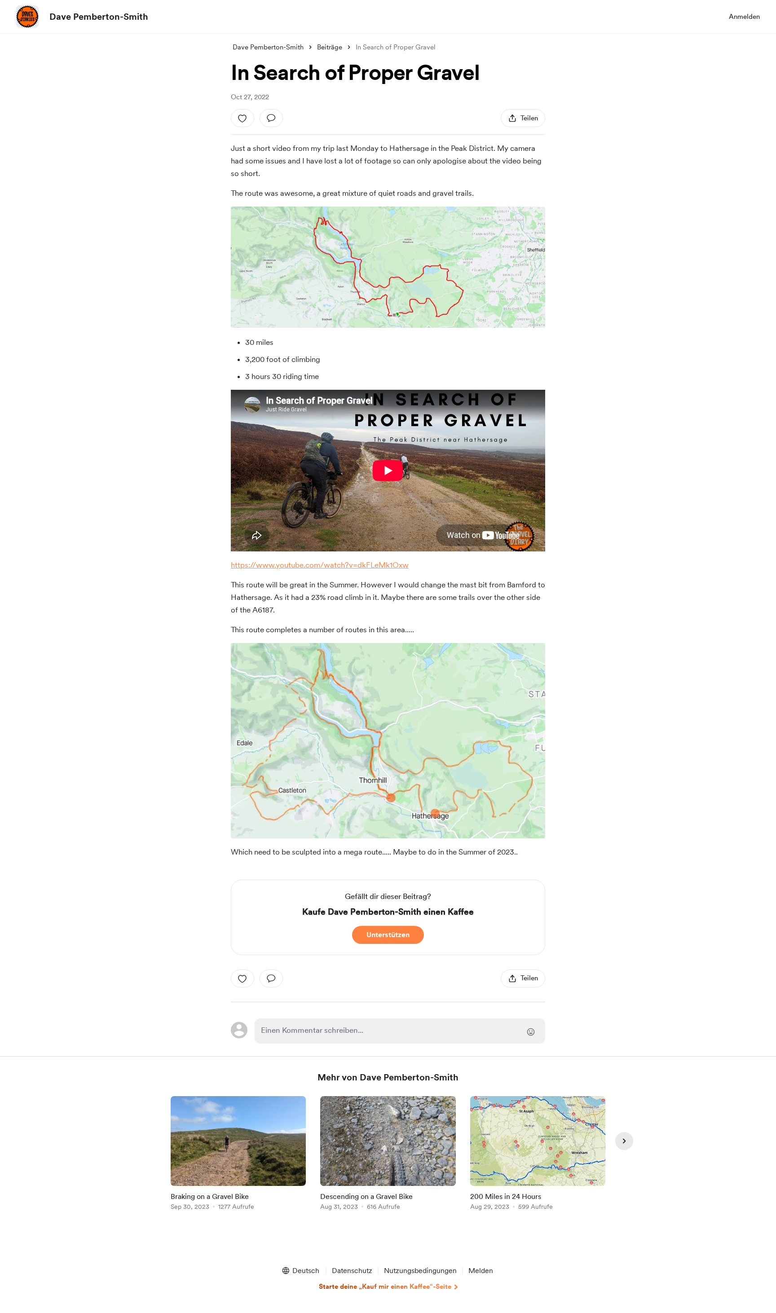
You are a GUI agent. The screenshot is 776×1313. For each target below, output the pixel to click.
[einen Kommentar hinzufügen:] (271, 118)
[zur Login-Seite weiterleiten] (400, 1031)
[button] (300, 1270)
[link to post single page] (238, 1155)
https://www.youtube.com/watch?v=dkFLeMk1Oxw (320, 564)
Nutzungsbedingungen (420, 1270)
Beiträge (329, 47)
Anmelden (744, 17)
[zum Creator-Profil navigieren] (27, 16)
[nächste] (624, 1141)
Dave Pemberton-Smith (98, 16)
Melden (480, 1270)
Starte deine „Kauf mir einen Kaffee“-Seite (385, 1286)
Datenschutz (352, 1270)
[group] (238, 1155)
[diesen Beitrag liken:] (242, 118)
